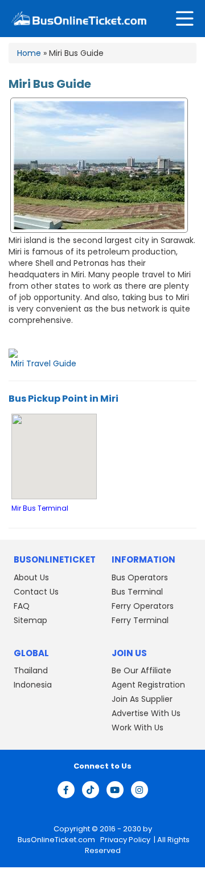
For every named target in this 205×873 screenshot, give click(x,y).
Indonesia (33, 684)
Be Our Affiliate (141, 670)
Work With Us (137, 727)
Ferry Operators (143, 606)
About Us (31, 577)
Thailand (31, 670)
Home (29, 53)
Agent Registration (148, 684)
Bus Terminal (137, 591)
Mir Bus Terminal (39, 508)
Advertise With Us (146, 713)
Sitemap (30, 620)
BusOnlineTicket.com (57, 839)
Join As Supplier (142, 699)
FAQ (22, 606)
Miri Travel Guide (43, 363)
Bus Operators (140, 577)
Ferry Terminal (140, 620)
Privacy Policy (124, 839)
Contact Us (36, 591)
